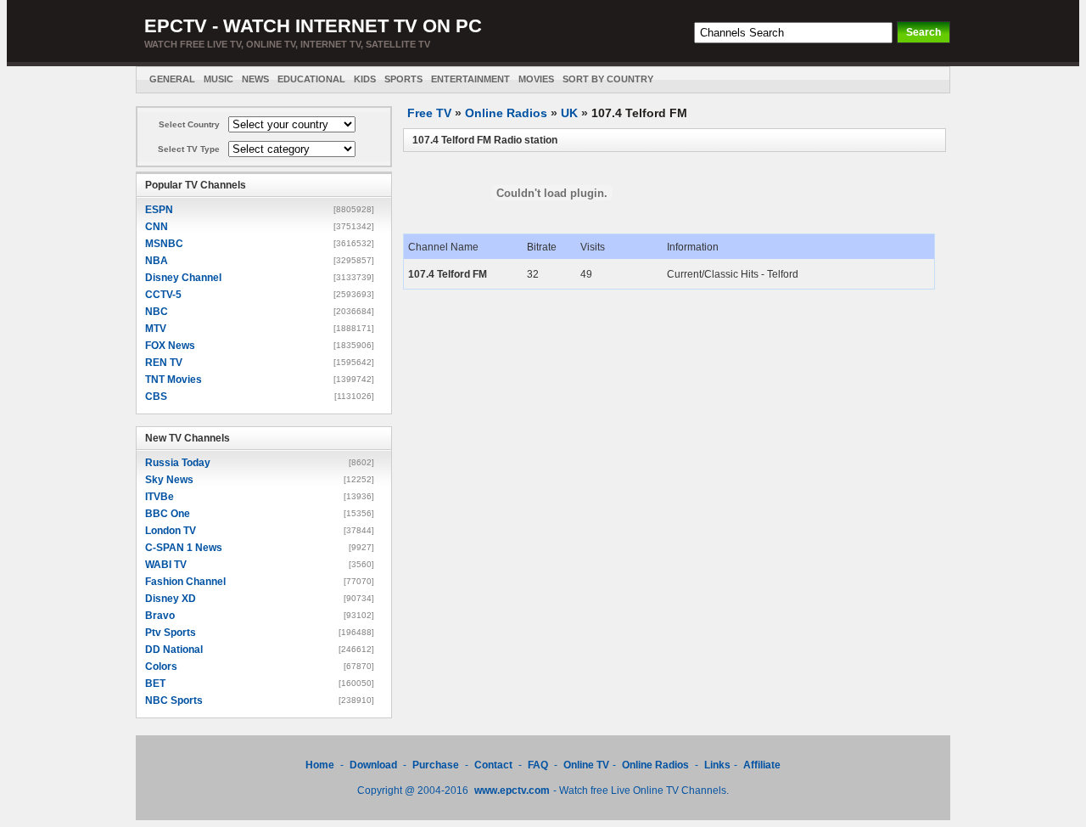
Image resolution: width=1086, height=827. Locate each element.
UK (569, 113)
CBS (156, 396)
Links (717, 765)
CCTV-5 (163, 295)
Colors (161, 666)
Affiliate (762, 765)
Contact (493, 765)
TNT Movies (173, 379)
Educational (311, 79)
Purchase (435, 765)
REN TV (163, 362)
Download (375, 765)
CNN (156, 227)
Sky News (169, 480)
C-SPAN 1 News (183, 548)
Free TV (429, 113)
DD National (174, 649)
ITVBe (159, 497)
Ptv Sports (170, 633)
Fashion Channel (185, 582)
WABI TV (166, 565)
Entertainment (470, 79)
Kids (365, 79)
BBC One (167, 514)
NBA (156, 261)
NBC (156, 312)
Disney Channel (183, 278)
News (255, 79)
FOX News (170, 346)
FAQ (538, 765)
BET (155, 683)
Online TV (586, 765)
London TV (170, 531)
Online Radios (506, 113)
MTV (155, 329)
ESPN (159, 210)
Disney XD (170, 599)
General (172, 79)
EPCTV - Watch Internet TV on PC (313, 26)
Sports (403, 79)
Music (218, 79)
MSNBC (164, 244)
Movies (536, 79)
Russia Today (177, 463)
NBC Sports (174, 700)
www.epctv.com (512, 790)
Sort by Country (608, 79)
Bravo (160, 616)
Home (319, 765)
